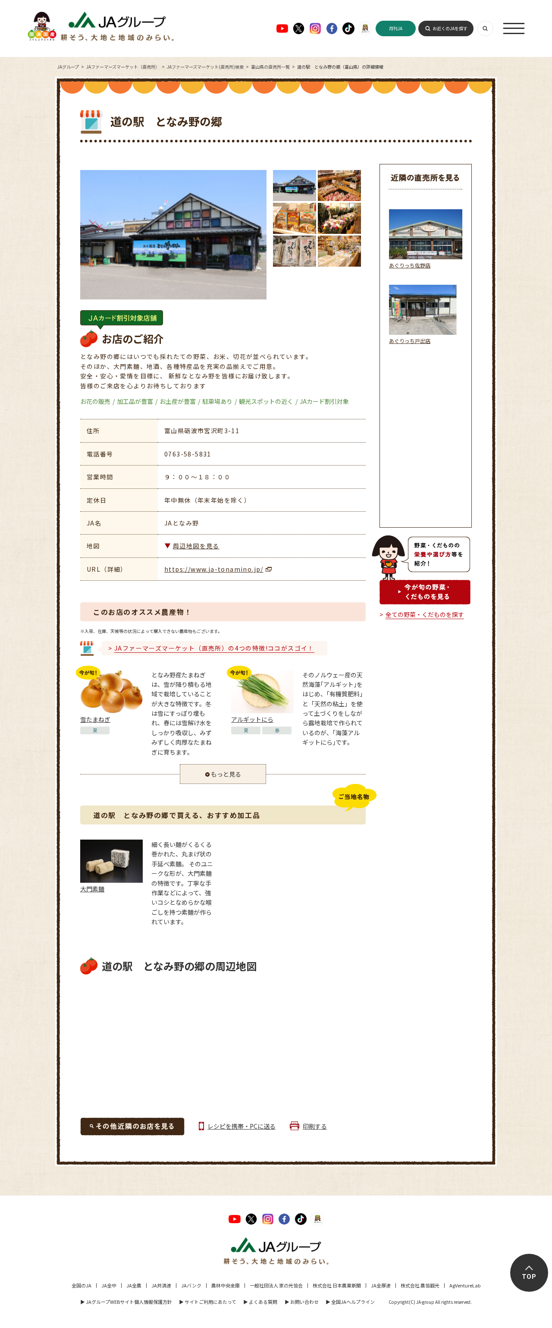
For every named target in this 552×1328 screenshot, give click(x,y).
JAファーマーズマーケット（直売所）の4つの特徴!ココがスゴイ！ (214, 648)
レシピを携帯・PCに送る (241, 1126)
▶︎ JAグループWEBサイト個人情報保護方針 (126, 1301)
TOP (529, 1277)
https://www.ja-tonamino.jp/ (213, 569)
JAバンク (191, 1285)
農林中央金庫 (225, 1285)
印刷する (315, 1126)
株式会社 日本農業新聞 (337, 1285)
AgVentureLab (464, 1285)
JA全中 (108, 1285)
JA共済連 (161, 1285)
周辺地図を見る (196, 545)
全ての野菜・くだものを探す (425, 614)
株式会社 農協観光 (420, 1285)
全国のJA (81, 1285)
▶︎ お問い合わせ (302, 1301)
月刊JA (395, 28)
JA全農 (133, 1285)
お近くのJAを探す (450, 28)
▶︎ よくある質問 (260, 1301)
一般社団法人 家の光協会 (276, 1285)
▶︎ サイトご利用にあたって (207, 1301)
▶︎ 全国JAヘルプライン (350, 1301)
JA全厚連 (381, 1285)
